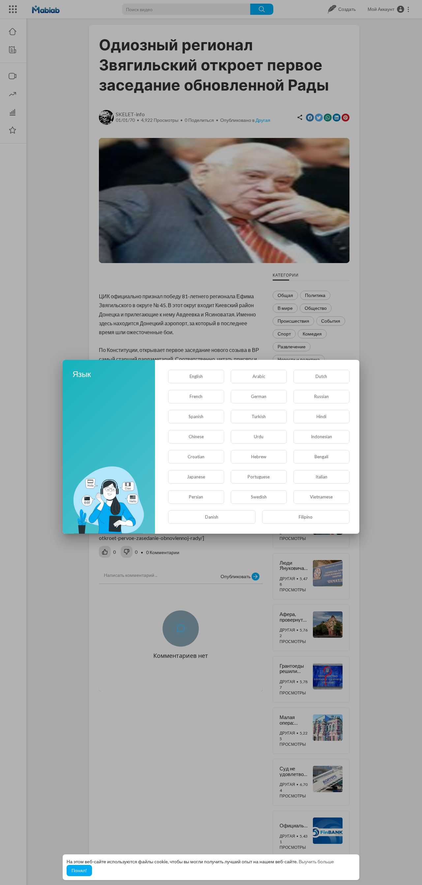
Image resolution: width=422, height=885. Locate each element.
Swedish (259, 496)
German (258, 396)
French (196, 396)
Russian (321, 396)
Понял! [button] (79, 870)
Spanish (196, 416)
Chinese (196, 436)
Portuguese (259, 476)
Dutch (321, 376)
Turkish (259, 416)
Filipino (306, 517)
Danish (211, 517)
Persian (196, 496)
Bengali (321, 456)
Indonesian (321, 436)
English (196, 376)
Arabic (259, 376)
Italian (321, 476)
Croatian (196, 456)
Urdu (258, 436)
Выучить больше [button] (316, 861)
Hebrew (258, 456)
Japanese (196, 476)
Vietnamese (321, 496)
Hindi (321, 416)
